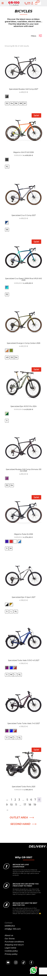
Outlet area (19, 817)
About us (9, 935)
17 (25, 804)
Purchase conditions (14, 942)
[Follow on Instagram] (16, 962)
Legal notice (10, 948)
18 (30, 804)
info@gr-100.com (13, 929)
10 (11, 804)
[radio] (7, 96)
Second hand (20, 824)
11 (16, 804)
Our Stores (10, 939)
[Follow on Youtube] (8, 962)
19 (35, 804)
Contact (8, 923)
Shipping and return (14, 945)
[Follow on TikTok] (23, 962)
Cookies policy (11, 951)
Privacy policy (11, 954)
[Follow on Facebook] (31, 962)
